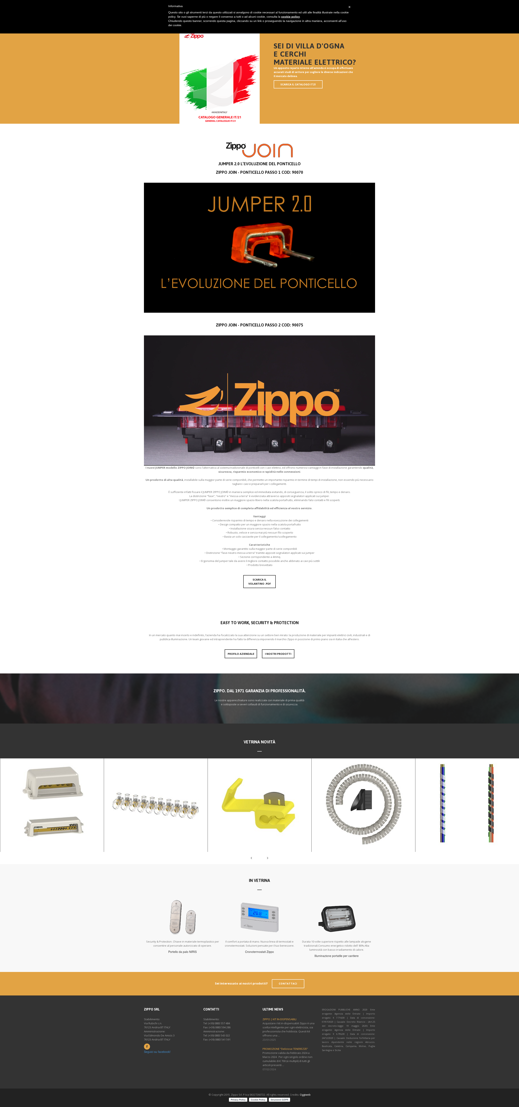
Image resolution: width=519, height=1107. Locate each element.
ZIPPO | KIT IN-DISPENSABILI (279, 1019)
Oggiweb (305, 1094)
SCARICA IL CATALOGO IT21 (298, 84)
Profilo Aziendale (241, 654)
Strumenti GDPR (279, 1099)
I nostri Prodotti (278, 654)
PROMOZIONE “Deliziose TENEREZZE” (285, 1049)
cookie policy (290, 16)
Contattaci (288, 983)
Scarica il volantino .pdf (259, 581)
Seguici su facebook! (157, 1052)
